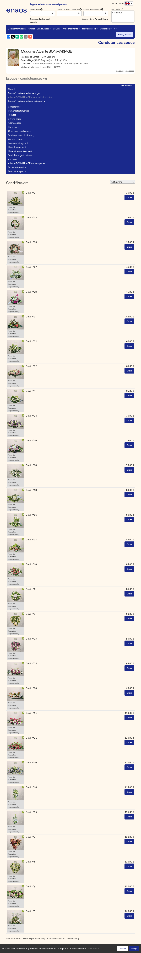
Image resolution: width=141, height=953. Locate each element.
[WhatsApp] (21, 37)
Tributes (12, 114)
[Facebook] (8, 37)
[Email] (17, 37)
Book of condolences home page (24, 93)
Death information (17, 28)
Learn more (92, 948)
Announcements (70, 28)
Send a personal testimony (21, 135)
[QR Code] (26, 37)
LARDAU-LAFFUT (125, 71)
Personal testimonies (18, 110)
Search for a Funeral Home (95, 19)
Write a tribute (15, 139)
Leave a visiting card (18, 143)
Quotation (105, 28)
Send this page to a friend (20, 155)
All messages (14, 122)
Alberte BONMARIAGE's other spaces (26, 163)
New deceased (89, 28)
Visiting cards (14, 119)
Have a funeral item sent (20, 151)
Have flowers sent (17, 147)
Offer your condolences (19, 131)
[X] (13, 37)
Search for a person (17, 171)
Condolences (43, 28)
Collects (57, 28)
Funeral (31, 28)
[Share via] (30, 37)
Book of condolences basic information (26, 101)
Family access (124, 34)
